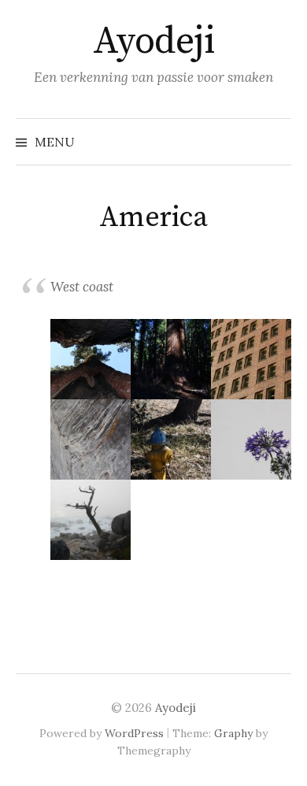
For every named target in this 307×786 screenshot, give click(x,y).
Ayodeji (154, 41)
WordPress (134, 733)
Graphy (233, 733)
